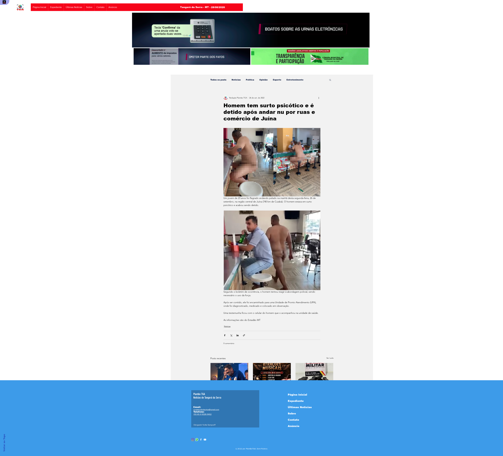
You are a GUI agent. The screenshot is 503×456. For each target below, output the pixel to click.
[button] (330, 80)
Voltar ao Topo (4, 443)
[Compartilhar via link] (244, 335)
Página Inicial (297, 394)
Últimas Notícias (300, 407)
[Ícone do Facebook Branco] (200, 439)
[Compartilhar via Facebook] (224, 335)
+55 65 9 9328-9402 (202, 414)
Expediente (296, 400)
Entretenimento (294, 80)
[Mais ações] (318, 97)
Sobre (292, 413)
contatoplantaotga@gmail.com (206, 409)
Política (250, 80)
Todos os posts (218, 80)
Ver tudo (329, 358)
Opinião (263, 80)
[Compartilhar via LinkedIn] (237, 335)
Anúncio (293, 426)
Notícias (236, 80)
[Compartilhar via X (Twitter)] (231, 335)
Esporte (277, 80)
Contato (293, 419)
